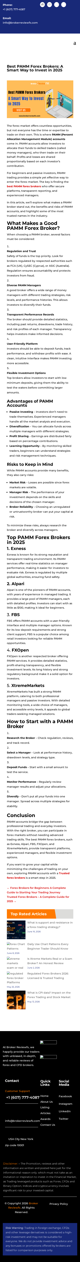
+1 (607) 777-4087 (14, 9)
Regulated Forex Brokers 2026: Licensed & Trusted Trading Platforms (38, 978)
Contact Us (47, 1124)
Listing (44, 1107)
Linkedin (65, 1111)
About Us (46, 1101)
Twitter (63, 1118)
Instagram (65, 1103)
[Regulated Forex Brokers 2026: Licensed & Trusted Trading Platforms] (16, 975)
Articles (45, 1113)
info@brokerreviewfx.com (20, 22)
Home (44, 1096)
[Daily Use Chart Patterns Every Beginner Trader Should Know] (16, 946)
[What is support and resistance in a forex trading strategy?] (16, 930)
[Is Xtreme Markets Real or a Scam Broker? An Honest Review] (16, 963)
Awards (45, 1119)
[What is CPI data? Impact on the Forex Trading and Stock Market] (16, 1001)
